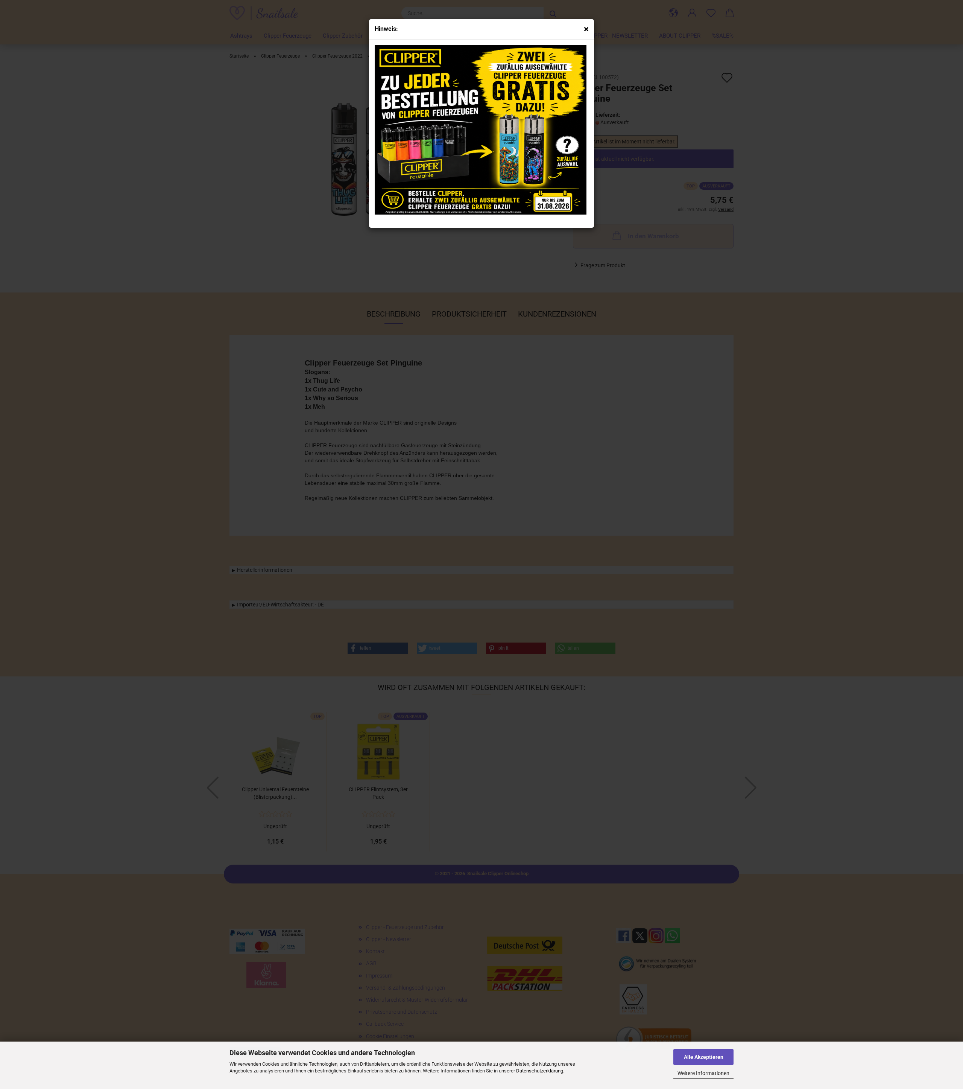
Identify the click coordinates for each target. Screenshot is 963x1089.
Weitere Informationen (703, 1073)
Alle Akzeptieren (703, 1057)
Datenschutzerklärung (539, 1071)
